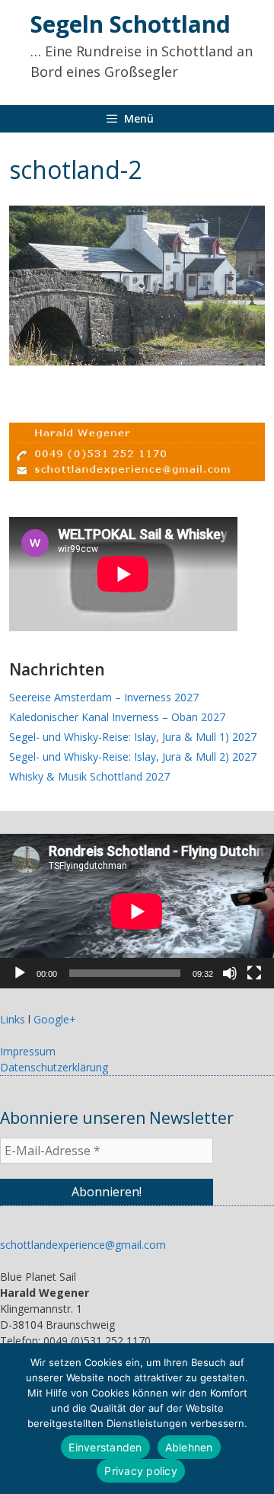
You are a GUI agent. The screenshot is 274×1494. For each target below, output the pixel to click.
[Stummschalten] (229, 973)
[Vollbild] (254, 973)
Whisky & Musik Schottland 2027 (89, 776)
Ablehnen (189, 1447)
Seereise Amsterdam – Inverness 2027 (104, 697)
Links (12, 1019)
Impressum (28, 1051)
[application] (137, 911)
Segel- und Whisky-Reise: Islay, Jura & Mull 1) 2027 (132, 736)
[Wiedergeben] (19, 973)
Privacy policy (140, 1470)
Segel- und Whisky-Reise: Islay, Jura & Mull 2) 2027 (132, 756)
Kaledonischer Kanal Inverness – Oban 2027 (117, 717)
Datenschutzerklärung (54, 1067)
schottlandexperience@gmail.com (83, 1244)
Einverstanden (105, 1447)
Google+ (54, 1019)
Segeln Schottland (130, 24)
